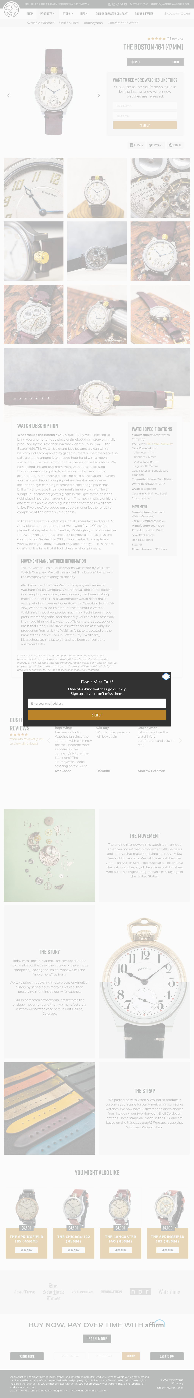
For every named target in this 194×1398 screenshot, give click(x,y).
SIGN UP (97, 715)
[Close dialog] (166, 676)
